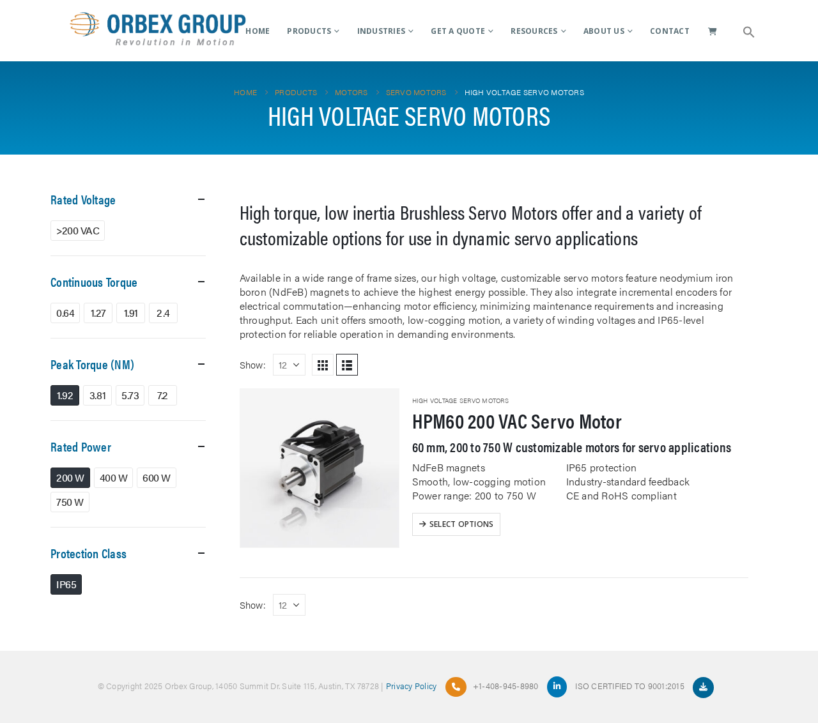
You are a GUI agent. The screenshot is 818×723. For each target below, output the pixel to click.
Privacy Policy (411, 686)
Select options (461, 524)
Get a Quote (458, 31)
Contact (670, 31)
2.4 (163, 312)
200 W (70, 477)
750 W (70, 501)
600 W (157, 477)
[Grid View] (323, 365)
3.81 (97, 395)
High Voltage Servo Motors (460, 400)
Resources (534, 31)
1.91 (131, 312)
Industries (381, 31)
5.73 (130, 395)
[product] (319, 468)
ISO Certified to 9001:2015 (630, 686)
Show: (253, 364)
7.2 (162, 395)
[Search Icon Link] (749, 30)
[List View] (347, 365)
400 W (114, 477)
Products (309, 31)
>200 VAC (77, 230)
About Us (603, 31)
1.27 (98, 312)
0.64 (65, 312)
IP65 (66, 584)
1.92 (65, 395)
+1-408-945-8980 (506, 686)
